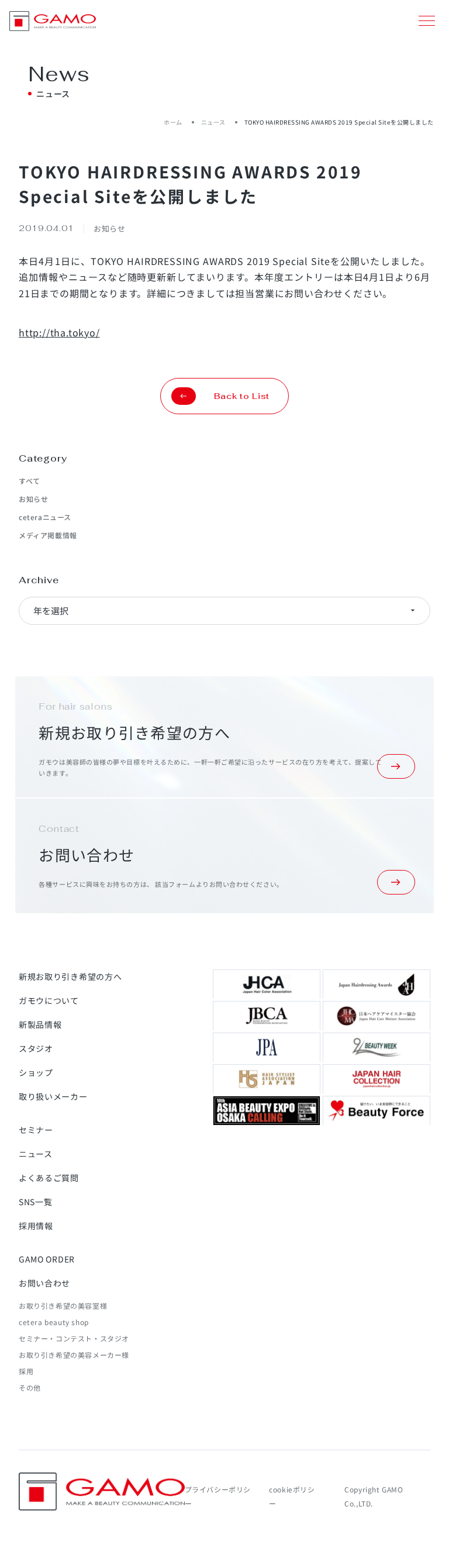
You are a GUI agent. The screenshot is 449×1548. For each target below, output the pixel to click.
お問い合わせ (44, 1283)
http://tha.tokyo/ (59, 332)
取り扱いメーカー (53, 1096)
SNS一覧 (36, 1202)
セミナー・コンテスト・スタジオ (74, 1338)
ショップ (36, 1072)
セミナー (36, 1130)
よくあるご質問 (49, 1178)
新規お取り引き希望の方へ (70, 976)
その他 (30, 1387)
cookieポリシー (292, 1496)
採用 (26, 1371)
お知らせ (33, 499)
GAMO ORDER (47, 1259)
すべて (29, 481)
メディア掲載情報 (48, 535)
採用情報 (36, 1225)
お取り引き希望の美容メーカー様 (74, 1355)
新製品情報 (40, 1024)
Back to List (242, 396)
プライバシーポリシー (218, 1496)
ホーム (173, 122)
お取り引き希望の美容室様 (63, 1305)
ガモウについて (49, 1000)
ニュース (213, 122)
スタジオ (36, 1048)
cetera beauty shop (54, 1322)
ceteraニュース (45, 517)
